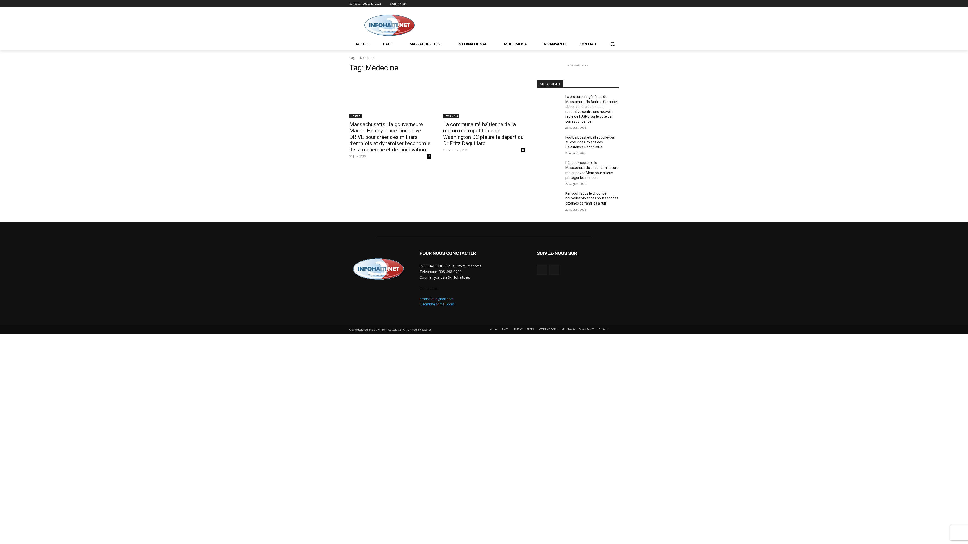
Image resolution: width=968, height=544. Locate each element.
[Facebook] (609, 4)
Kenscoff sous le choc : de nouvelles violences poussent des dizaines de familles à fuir (591, 198)
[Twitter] (616, 4)
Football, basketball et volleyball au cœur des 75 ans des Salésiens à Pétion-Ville (590, 142)
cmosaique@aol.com (437, 299)
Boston (355, 116)
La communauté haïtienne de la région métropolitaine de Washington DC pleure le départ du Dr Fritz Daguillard (483, 133)
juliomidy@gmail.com (437, 304)
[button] (613, 44)
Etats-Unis (451, 116)
